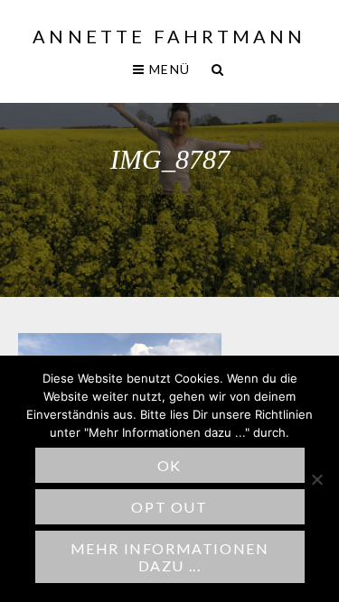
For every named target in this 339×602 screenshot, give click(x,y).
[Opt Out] (316, 479)
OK (169, 465)
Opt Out (169, 506)
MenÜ (168, 69)
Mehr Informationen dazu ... (170, 557)
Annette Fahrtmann (169, 36)
